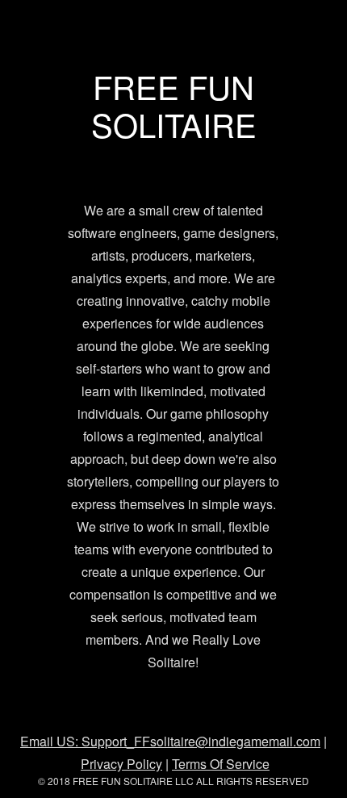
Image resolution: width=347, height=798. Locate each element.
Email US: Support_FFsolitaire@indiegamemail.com (170, 741)
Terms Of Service (221, 763)
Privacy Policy (121, 763)
